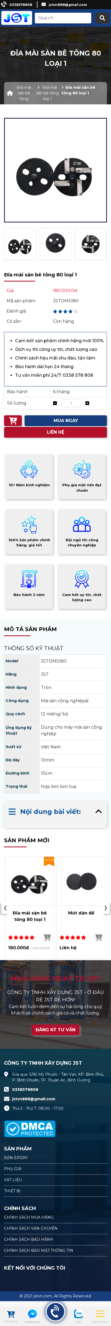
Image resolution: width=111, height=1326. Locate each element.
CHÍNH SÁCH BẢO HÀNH (28, 1239)
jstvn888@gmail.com (68, 5)
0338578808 (20, 5)
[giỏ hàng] (11, 1315)
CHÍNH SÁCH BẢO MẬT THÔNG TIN (38, 1250)
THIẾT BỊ (12, 1190)
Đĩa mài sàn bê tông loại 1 (47, 93)
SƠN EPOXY (16, 1157)
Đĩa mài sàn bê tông (24, 93)
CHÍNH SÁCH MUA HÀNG (29, 1217)
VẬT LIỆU (13, 1179)
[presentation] (5, 908)
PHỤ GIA (12, 1168)
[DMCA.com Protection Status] (30, 1125)
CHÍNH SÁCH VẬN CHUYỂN (31, 1228)
